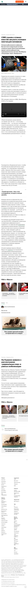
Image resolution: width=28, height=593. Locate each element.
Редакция (16, 511)
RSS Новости (16, 501)
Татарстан (3, 523)
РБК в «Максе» (7, 279)
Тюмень (2, 525)
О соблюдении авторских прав (8, 581)
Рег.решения (16, 531)
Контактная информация (16, 509)
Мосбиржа (13, 574)
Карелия (3, 530)
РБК (2, 189)
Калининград (3, 513)
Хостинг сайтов (15, 529)
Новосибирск (4, 506)
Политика (3, 34)
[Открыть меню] (26, 2)
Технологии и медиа (4, 487)
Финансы (3, 488)
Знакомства (16, 532)
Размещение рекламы (16, 513)
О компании (16, 506)
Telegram (16, 484)
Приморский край (3, 534)
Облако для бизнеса (15, 522)
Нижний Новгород (3, 518)
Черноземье (3, 527)
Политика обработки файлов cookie (9, 586)
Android (15, 552)
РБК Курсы (16, 541)
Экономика (3, 481)
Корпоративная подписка (17, 496)
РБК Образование (4, 494)
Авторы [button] (3, 302)
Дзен (15, 485)
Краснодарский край (4, 516)
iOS (14, 550)
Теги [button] (7, 302)
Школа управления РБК (16, 543)
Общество (3, 482)
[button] (9, 291)
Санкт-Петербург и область (3, 501)
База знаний (3, 492)
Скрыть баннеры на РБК (17, 491)
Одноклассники (17, 482)
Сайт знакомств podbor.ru (16, 535)
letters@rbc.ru (19, 571)
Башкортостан (4, 509)
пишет (8, 86)
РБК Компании (16, 539)
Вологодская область (3, 511)
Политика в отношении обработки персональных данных (13, 584)
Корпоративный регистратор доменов (16, 525)
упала (4, 208)
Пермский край (4, 520)
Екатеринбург (4, 504)
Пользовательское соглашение (7, 582)
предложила (21, 224)
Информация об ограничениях (7, 579)
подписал (10, 249)
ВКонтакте (16, 480)
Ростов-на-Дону (4, 522)
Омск (2, 507)
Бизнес (2, 484)
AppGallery (16, 553)
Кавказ (2, 528)
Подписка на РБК (16, 493)
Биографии (3, 490)
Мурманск (3, 532)
